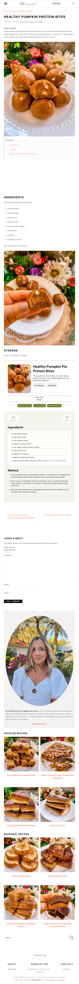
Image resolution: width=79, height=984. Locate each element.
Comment (8, 555)
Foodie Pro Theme (57, 980)
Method (67, 420)
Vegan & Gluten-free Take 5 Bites (57, 515)
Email (7, 593)
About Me (12, 969)
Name (7, 584)
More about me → (39, 724)
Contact (66, 969)
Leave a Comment (36, 22)
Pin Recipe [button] (52, 385)
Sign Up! (33, 969)
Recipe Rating (9, 547)
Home (6, 11)
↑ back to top (39, 955)
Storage (13, 149)
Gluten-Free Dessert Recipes (21, 11)
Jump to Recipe (10, 28)
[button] (68, 434)
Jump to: (11, 140)
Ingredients (14, 145)
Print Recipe (39, 385)
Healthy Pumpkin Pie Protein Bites (23, 154)
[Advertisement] (39, 178)
